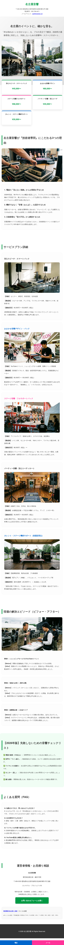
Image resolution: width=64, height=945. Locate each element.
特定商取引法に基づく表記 (10, 911)
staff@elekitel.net (37, 14)
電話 (16, 943)
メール (48, 943)
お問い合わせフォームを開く (32, 900)
